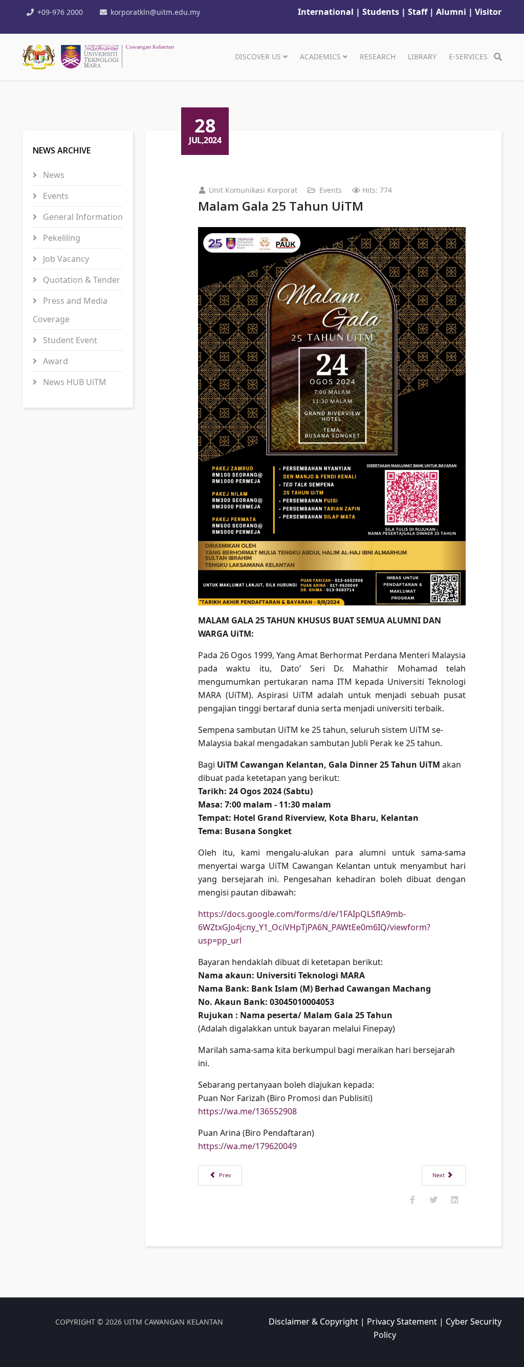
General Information (82, 216)
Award (54, 361)
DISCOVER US (258, 56)
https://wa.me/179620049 (247, 1146)
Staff (418, 11)
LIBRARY (422, 56)
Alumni (451, 11)
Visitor (488, 11)
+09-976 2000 (60, 12)
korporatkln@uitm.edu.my (155, 12)
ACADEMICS (320, 56)
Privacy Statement (402, 1321)
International (326, 11)
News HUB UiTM (73, 382)
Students (381, 11)
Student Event (69, 340)
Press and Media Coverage (70, 310)
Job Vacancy (65, 258)
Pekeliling (60, 237)
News (52, 175)
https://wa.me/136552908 (247, 1111)
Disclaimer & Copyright (313, 1321)
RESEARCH (378, 56)
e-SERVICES (468, 56)
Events (55, 195)
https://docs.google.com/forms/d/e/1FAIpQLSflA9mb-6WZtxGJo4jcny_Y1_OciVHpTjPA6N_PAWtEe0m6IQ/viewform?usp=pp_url (314, 927)
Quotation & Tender (80, 279)
